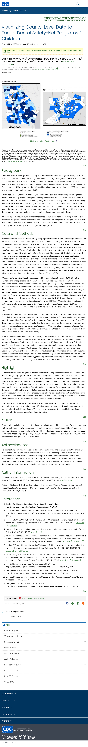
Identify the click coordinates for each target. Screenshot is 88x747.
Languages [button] (7, 714)
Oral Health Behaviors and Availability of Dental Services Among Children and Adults (51, 50)
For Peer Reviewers (12, 665)
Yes (5, 616)
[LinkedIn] (16, 737)
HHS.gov (5, 742)
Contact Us (9, 682)
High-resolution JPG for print (42, 141)
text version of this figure (15, 161)
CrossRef (35, 532)
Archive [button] (5, 721)
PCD (8, 625)
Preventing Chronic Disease (14, 10)
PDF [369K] (26, 598)
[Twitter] (8, 737)
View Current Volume (13, 636)
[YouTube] (20, 737)
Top (84, 165)
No (19, 616)
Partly (12, 616)
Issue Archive (10, 647)
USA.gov (14, 742)
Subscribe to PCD (12, 642)
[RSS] (33, 737)
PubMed (13, 525)
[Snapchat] (29, 737)
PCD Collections (11, 670)
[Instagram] (12, 737)
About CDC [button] (7, 700)
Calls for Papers (11, 630)
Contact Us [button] (7, 693)
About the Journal (12, 653)
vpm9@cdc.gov (66, 480)
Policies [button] (5, 707)
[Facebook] (3, 737)
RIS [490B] (39, 598)
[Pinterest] (24, 737)
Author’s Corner (11, 659)
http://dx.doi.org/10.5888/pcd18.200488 (45, 69)
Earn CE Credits (11, 676)
